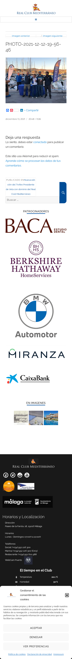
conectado (40, 142)
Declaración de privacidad (39, 654)
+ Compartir (31, 110)
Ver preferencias (36, 646)
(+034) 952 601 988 (27, 554)
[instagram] (20, 476)
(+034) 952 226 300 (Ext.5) (25, 551)
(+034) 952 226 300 (21, 547)
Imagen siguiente (52, 35)
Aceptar (36, 628)
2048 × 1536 (35, 119)
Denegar (36, 637)
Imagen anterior (21, 35)
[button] (67, 595)
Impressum (58, 654)
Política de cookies (17, 654)
